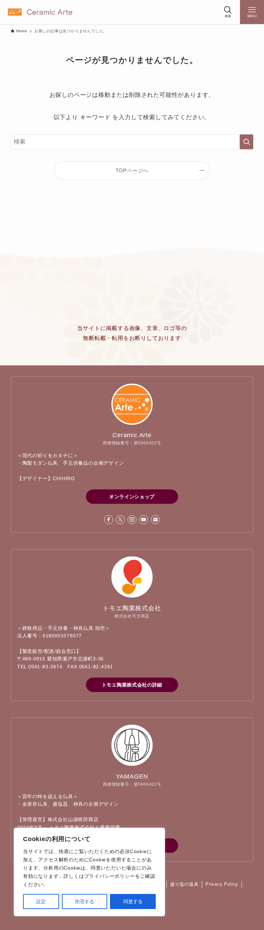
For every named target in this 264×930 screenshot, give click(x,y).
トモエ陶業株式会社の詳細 (132, 685)
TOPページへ (132, 170)
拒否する (84, 901)
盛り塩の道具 (184, 884)
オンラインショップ (132, 496)
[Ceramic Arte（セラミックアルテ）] (40, 12)
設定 (41, 901)
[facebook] (108, 519)
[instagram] (132, 519)
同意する (133, 901)
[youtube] (143, 519)
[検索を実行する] (246, 141)
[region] (89, 872)
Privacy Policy (222, 884)
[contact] (155, 519)
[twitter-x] (120, 519)
